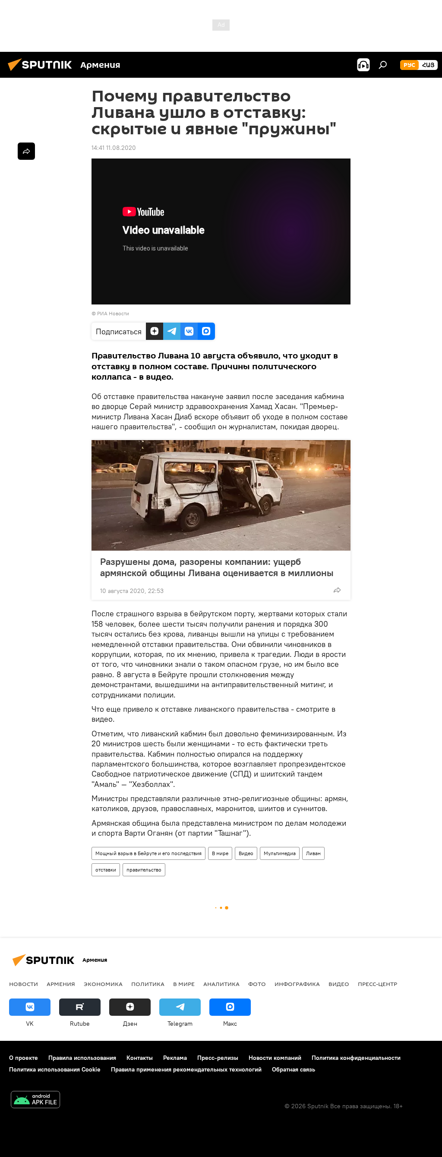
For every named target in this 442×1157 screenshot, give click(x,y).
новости (23, 984)
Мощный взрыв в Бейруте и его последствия (148, 853)
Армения (61, 984)
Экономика (103, 984)
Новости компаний (275, 1058)
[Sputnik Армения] (42, 72)
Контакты (139, 1058)
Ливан (313, 853)
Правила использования (82, 1058)
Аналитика (221, 984)
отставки (105, 869)
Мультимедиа (280, 853)
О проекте (23, 1058)
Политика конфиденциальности (356, 1058)
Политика (147, 984)
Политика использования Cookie (55, 1069)
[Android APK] (35, 1100)
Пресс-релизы (217, 1058)
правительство (143, 869)
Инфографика (297, 984)
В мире (220, 853)
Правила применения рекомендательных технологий (186, 1069)
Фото (257, 984)
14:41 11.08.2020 (114, 148)
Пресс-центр (377, 984)
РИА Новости (113, 313)
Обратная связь (293, 1069)
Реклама (175, 1058)
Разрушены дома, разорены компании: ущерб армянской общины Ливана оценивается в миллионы (217, 567)
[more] (337, 590)
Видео (246, 853)
